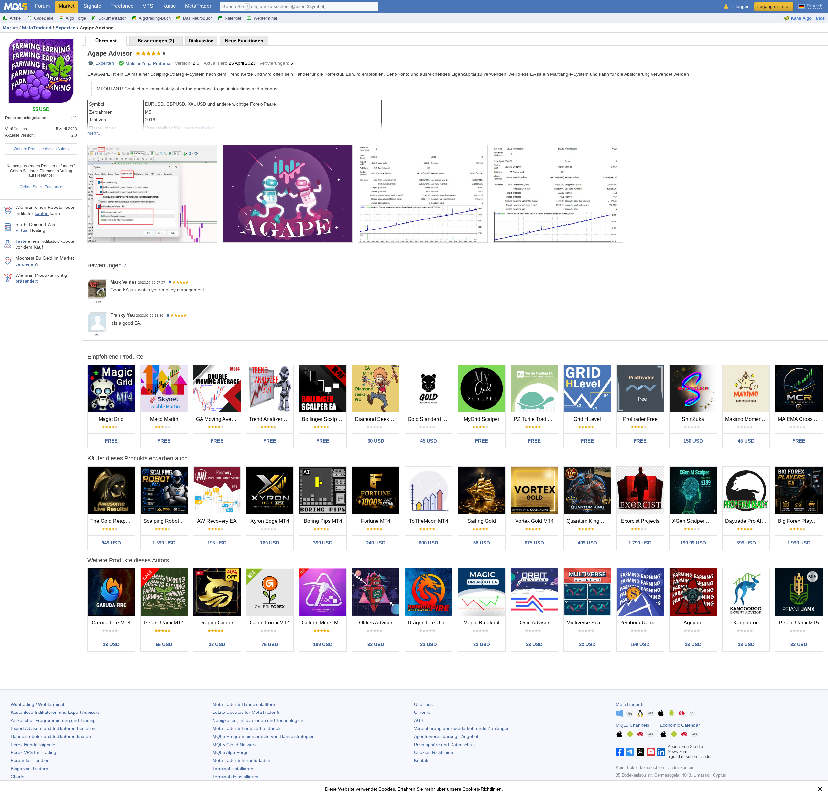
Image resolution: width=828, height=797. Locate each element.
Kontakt (422, 760)
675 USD (534, 542)
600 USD (428, 542)
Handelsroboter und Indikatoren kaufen (51, 736)
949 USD (111, 542)
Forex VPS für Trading (33, 752)
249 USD (376, 542)
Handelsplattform (244, 704)
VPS (148, 6)
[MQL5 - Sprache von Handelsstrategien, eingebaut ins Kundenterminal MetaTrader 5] (15, 6)
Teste (21, 241)
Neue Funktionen (244, 40)
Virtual (23, 230)
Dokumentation (112, 18)
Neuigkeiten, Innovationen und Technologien (257, 720)
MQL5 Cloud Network (234, 744)
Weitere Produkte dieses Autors (41, 149)
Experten (104, 63)
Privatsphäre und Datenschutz (445, 744)
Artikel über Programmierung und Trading (53, 720)
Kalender (233, 18)
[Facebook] (620, 752)
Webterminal (265, 18)
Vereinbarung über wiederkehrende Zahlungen (462, 728)
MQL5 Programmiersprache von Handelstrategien (263, 736)
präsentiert (27, 281)
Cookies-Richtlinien (433, 752)
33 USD (111, 644)
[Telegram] (630, 752)
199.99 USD (693, 542)
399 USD (322, 542)
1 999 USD (799, 542)
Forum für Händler (30, 760)
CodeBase (43, 18)
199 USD (322, 644)
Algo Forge (76, 18)
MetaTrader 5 (630, 704)
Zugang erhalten (774, 6)
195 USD (217, 542)
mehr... (94, 133)
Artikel (16, 18)
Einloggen (739, 6)
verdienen (26, 264)
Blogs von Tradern (29, 768)
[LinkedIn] (661, 752)
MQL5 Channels (632, 725)
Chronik (422, 712)
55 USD (164, 644)
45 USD (428, 440)
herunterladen (241, 760)
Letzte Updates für (245, 712)
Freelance (122, 6)
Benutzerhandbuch (246, 728)
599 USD (746, 542)
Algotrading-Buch (155, 18)
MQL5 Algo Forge (230, 752)
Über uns (423, 704)
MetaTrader (198, 6)
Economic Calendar (680, 725)
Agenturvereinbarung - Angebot (446, 736)
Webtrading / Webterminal (37, 704)
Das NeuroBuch (197, 18)
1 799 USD (640, 542)
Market (66, 6)
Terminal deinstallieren (235, 776)
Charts (17, 776)
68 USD (481, 542)
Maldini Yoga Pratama (147, 63)
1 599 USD (164, 542)
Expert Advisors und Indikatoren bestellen (53, 728)
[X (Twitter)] (640, 752)
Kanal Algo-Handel (808, 18)
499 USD (587, 542)
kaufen (42, 213)
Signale (92, 6)
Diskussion (201, 40)
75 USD (269, 644)
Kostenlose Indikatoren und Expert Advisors (55, 712)
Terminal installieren (232, 768)
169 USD (269, 542)
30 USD (375, 440)
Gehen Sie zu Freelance (41, 187)
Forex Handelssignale (33, 744)
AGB (418, 720)
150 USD (693, 440)
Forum (42, 6)
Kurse (169, 6)
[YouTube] (651, 752)
